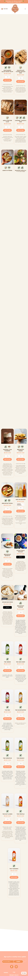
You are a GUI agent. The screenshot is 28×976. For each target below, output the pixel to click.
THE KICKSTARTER (20, 710)
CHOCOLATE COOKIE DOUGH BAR (20, 72)
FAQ (14, 972)
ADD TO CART (7, 80)
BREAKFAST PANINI (20, 450)
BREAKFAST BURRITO (7, 555)
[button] (25, 8)
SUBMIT (18, 961)
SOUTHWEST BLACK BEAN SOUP (7, 71)
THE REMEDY (20, 758)
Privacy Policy (14, 975)
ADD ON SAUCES (21, 499)
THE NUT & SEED (7, 814)
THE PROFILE (20, 814)
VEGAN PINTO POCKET (20, 551)
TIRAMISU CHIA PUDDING (7, 450)
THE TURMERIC (14, 868)
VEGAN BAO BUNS (7, 602)
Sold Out (7, 607)
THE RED (7, 710)
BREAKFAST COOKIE (20, 606)
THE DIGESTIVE (7, 758)
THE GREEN (7, 662)
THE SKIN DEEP (20, 662)
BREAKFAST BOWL (7, 503)
